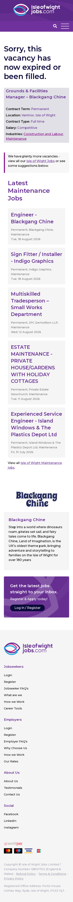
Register (10, 682)
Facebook (11, 814)
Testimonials (13, 788)
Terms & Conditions (52, 874)
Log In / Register (27, 608)
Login (8, 675)
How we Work (14, 702)
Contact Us (12, 794)
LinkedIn (10, 821)
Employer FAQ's (15, 741)
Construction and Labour (43, 134)
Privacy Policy (14, 878)
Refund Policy (26, 874)
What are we (13, 695)
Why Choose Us (15, 748)
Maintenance (16, 139)
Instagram (11, 827)
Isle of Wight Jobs (40, 161)
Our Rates (11, 761)
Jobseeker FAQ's (16, 688)
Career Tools (13, 708)
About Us (11, 781)
